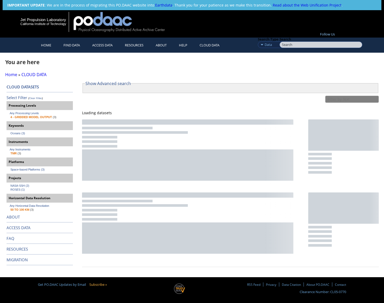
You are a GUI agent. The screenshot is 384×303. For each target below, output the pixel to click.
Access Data (102, 45)
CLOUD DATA (209, 45)
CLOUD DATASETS (23, 86)
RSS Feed (253, 284)
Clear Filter (35, 98)
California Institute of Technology (43, 24)
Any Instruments (20, 149)
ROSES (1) (17, 189)
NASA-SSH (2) (19, 185)
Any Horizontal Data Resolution (29, 205)
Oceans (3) (17, 133)
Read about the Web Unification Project (307, 5)
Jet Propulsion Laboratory (43, 19)
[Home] (123, 22)
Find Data (71, 45)
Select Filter (17, 97)
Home (46, 45)
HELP (183, 45)
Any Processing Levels (24, 113)
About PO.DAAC (317, 284)
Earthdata (163, 5)
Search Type (268, 39)
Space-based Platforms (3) (27, 169)
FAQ (10, 238)
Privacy (271, 284)
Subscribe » (98, 284)
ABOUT (13, 217)
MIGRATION (17, 259)
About (161, 45)
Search (285, 39)
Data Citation (291, 284)
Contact (340, 284)
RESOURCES (134, 45)
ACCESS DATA (19, 227)
